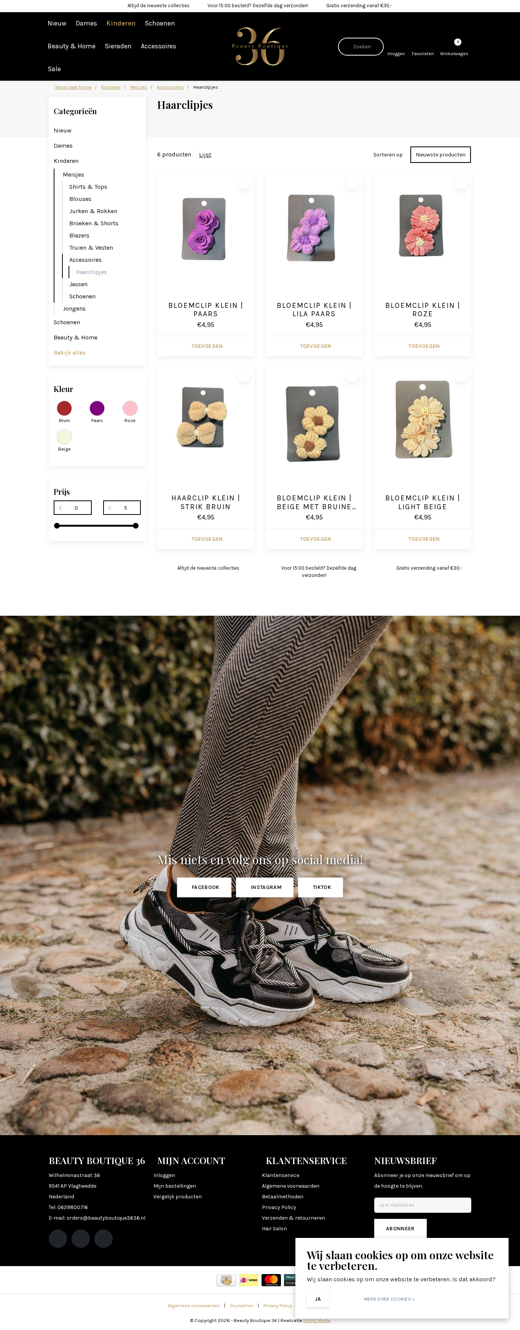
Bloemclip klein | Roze (422, 309)
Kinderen (121, 23)
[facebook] (58, 1239)
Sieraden (118, 46)
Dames (86, 23)
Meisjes (73, 174)
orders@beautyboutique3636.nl (106, 1218)
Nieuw (57, 23)
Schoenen (160, 23)
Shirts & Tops (88, 186)
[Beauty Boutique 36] (260, 45)
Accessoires (158, 46)
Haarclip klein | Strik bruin (205, 502)
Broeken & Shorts (93, 223)
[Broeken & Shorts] (139, 223)
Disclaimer (241, 1305)
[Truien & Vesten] (139, 247)
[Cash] (226, 1280)
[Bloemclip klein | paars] (205, 228)
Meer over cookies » (389, 1299)
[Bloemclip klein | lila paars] (314, 228)
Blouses (80, 198)
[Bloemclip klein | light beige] (422, 421)
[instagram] (81, 1239)
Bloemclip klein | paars (205, 309)
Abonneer (400, 1228)
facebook (206, 887)
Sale (54, 69)
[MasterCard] (271, 1280)
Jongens (74, 308)
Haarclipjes (91, 272)
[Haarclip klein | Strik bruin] (205, 421)
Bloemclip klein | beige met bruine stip (314, 503)
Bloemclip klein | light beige (422, 502)
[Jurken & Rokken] (139, 211)
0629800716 (72, 1207)
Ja (318, 1299)
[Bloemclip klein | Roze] (422, 228)
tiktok (322, 887)
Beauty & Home (72, 46)
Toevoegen (207, 346)
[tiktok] (103, 1239)
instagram (266, 887)
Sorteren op (388, 154)
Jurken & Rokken (93, 211)
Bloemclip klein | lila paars (314, 309)
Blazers (79, 235)
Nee (345, 1299)
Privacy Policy (277, 1305)
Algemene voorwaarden (194, 1305)
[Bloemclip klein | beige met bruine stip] (314, 421)
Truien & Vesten (91, 247)
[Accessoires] (139, 259)
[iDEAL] (248, 1280)
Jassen (78, 284)
